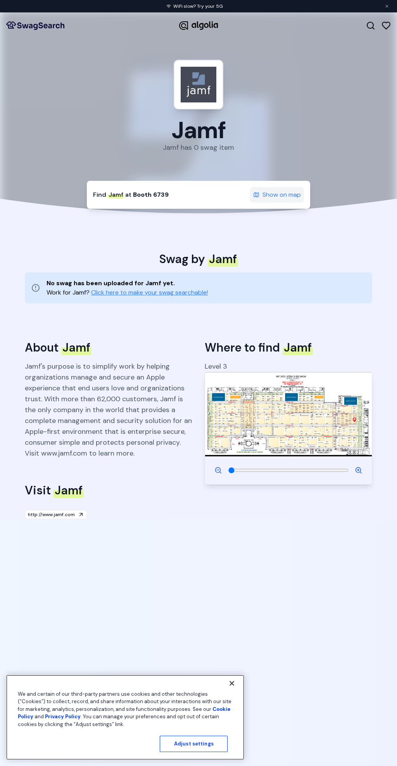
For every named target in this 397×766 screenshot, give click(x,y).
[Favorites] (386, 25)
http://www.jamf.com (51, 514)
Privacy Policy (63, 716)
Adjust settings (194, 743)
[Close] (231, 683)
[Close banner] (387, 6)
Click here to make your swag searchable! (149, 292)
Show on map (281, 195)
